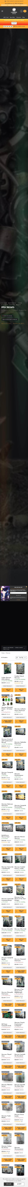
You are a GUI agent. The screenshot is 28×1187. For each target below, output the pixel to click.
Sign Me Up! (18, 595)
